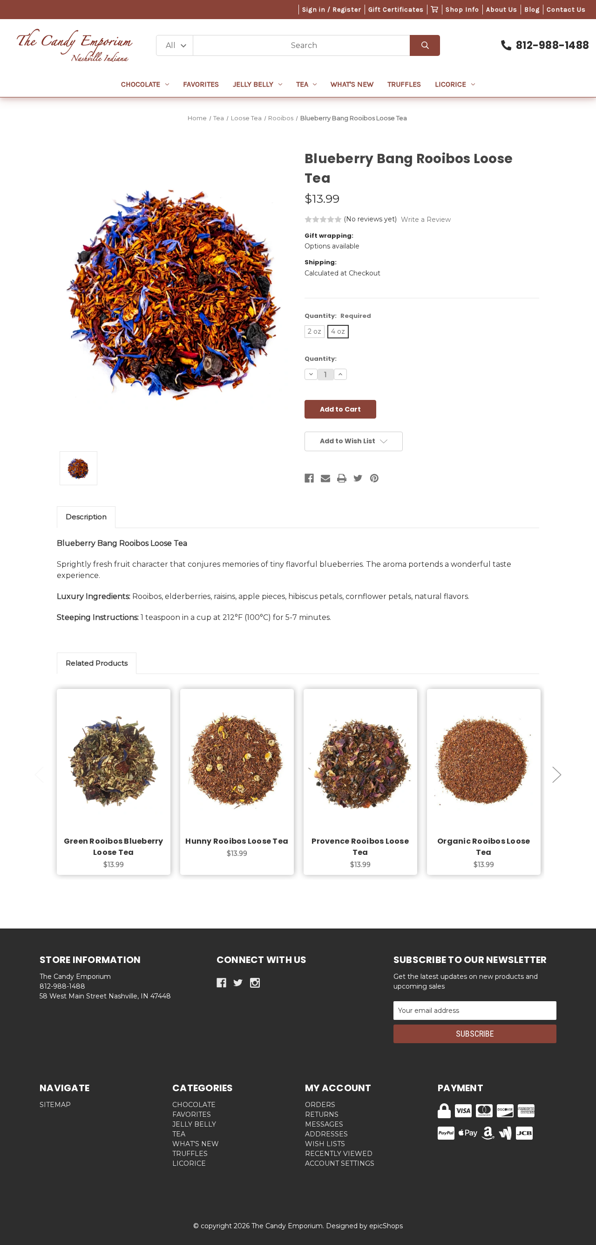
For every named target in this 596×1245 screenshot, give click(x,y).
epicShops (386, 1226)
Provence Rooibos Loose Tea (360, 847)
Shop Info (462, 10)
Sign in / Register (331, 10)
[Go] (425, 45)
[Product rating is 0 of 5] (323, 219)
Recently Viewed (338, 1153)
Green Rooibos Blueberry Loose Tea (113, 847)
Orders (320, 1105)
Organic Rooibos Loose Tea (483, 847)
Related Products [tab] (97, 663)
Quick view (113, 752)
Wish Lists (325, 1144)
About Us (501, 10)
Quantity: (338, 315)
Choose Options (119, 776)
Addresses (326, 1134)
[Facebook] (309, 478)
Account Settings (339, 1163)
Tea (302, 84)
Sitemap (55, 1105)
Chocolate (140, 84)
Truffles (404, 84)
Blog (532, 10)
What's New (352, 84)
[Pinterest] (374, 478)
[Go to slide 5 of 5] (39, 775)
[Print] (341, 478)
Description (86, 516)
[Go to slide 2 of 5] (557, 775)
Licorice (450, 84)
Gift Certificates (396, 10)
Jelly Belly (253, 84)
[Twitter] (358, 478)
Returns (322, 1114)
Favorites (201, 84)
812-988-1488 (552, 45)
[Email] (325, 478)
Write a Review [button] (426, 219)
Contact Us (566, 10)
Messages (324, 1124)
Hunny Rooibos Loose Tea (236, 841)
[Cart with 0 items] (434, 10)
